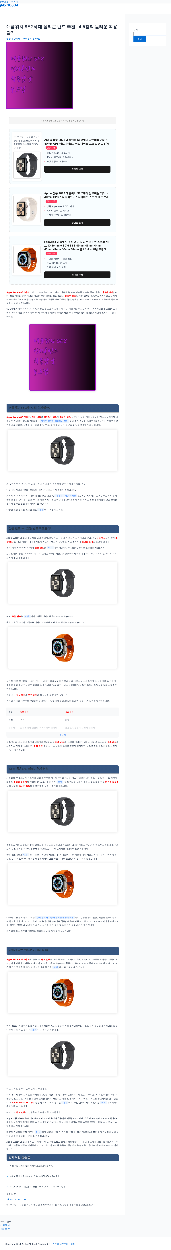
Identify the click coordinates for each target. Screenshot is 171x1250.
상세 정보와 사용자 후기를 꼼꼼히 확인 (55, 917)
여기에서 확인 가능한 (66, 495)
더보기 (62, 735)
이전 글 (5, 1225)
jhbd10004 (9, 5)
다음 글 (5, 1228)
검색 (135, 29)
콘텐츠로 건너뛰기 (9, 1)
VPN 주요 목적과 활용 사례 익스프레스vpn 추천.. (31, 1166)
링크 (60, 782)
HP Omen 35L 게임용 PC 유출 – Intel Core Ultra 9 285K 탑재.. (37, 1186)
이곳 (27, 616)
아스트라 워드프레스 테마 (62, 1244)
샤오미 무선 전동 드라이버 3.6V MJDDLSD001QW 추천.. (35, 1176)
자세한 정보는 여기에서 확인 (54, 421)
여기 (41, 509)
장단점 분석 (77, 169)
